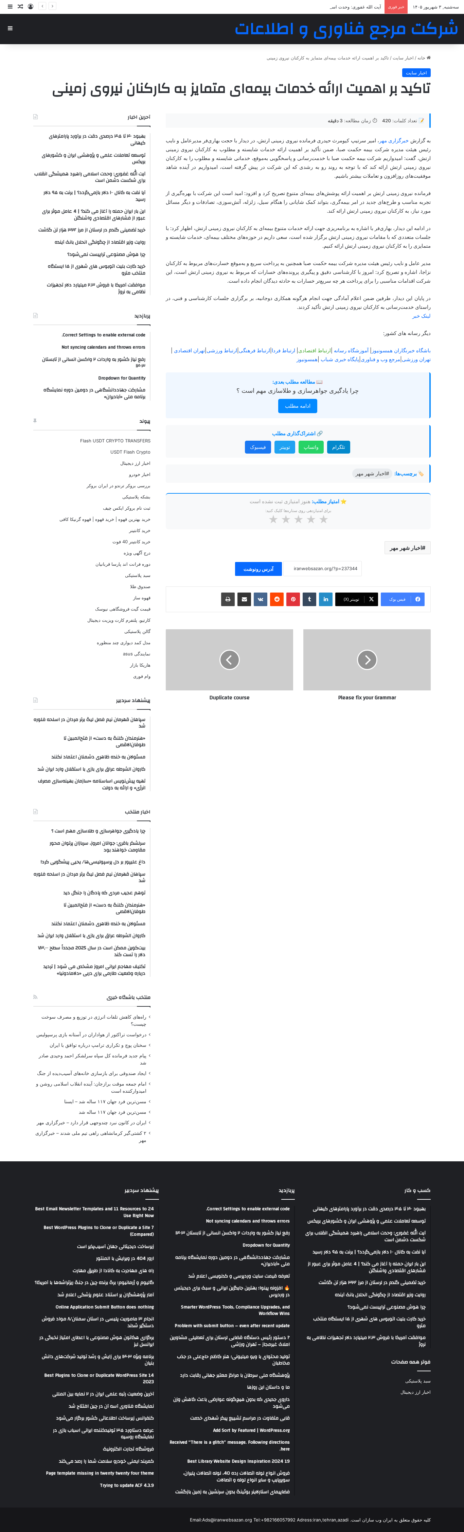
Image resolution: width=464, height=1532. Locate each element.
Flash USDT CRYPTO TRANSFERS (115, 440)
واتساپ (311, 447)
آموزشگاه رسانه (351, 350)
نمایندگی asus (136, 653)
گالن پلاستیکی (137, 631)
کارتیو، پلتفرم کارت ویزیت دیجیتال (118, 620)
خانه (422, 57)
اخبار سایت (403, 57)
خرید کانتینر (139, 530)
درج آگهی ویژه (137, 553)
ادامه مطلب (297, 406)
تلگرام (338, 447)
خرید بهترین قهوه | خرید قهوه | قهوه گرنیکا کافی (104, 519)
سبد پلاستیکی (137, 575)
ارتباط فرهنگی (254, 350)
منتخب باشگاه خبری (128, 997)
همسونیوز (307, 359)
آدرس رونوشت (258, 569)
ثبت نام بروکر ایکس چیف (126, 508)
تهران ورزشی (416, 359)
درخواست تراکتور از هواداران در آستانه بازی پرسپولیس (91, 1034)
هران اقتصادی (188, 350)
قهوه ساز (141, 597)
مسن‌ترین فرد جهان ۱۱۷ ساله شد (112, 1112)
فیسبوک (258, 447)
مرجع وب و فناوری (380, 359)
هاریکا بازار (140, 665)
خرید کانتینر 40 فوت (131, 541)
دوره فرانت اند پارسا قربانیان (122, 564)
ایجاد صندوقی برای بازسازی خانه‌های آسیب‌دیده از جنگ (91, 1073)
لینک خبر (421, 316)
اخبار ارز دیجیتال (135, 463)
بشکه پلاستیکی (136, 496)
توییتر (285, 447)
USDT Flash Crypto (130, 452)
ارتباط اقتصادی (314, 350)
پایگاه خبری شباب (340, 359)
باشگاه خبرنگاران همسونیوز (401, 350)
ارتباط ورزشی (222, 350)
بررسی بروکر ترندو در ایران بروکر (118, 485)
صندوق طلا (140, 586)
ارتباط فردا (283, 350)
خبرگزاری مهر (394, 140)
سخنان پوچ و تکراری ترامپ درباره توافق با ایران (98, 1045)
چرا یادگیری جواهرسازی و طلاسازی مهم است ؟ (297, 390)
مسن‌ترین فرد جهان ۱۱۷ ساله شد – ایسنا (105, 1101)
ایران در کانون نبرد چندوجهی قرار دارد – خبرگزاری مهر (91, 1122)
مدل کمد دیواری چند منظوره (123, 642)
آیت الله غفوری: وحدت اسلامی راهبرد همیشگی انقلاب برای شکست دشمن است (305, 7)
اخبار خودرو (139, 474)
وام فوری (141, 676)
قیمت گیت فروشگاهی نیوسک (122, 609)
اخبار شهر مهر (406, 547)
